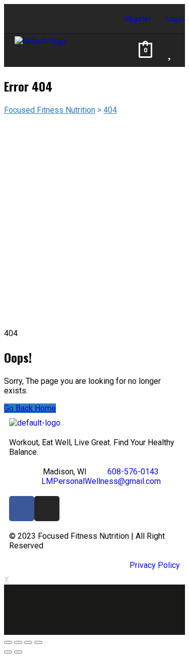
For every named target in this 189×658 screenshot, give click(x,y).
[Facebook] (21, 508)
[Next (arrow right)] (18, 651)
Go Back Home (30, 408)
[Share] (18, 642)
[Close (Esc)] (8, 642)
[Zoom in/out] (38, 642)
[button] (106, 50)
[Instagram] (46, 508)
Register (137, 19)
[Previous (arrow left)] (8, 651)
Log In (175, 19)
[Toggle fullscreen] (28, 642)
